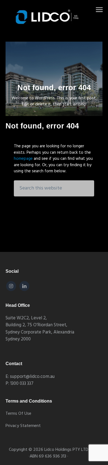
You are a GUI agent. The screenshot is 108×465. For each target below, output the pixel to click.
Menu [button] (93, 9)
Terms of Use (18, 413)
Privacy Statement (23, 426)
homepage (23, 158)
